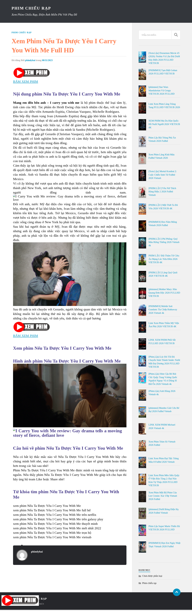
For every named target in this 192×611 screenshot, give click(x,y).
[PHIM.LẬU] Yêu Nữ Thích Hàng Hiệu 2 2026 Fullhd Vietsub (162, 191)
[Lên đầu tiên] (176, 592)
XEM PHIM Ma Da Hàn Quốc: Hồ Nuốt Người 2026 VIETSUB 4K (164, 124)
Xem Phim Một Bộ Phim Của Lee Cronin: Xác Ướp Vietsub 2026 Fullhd (162, 496)
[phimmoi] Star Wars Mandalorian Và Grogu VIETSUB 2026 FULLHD (161, 90)
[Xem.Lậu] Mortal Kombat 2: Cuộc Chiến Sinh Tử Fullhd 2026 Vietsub (162, 174)
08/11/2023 (47, 60)
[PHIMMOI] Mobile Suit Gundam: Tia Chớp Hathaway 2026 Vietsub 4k (162, 309)
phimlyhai (30, 60)
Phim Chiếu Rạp (31, 8)
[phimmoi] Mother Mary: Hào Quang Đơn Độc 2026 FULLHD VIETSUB (164, 292)
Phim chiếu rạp (22, 32)
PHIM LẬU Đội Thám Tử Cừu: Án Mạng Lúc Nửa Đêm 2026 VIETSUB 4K (163, 259)
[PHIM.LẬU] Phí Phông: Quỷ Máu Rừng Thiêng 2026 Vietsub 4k (163, 242)
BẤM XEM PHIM (25, 81)
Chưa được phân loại (152, 576)
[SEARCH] (175, 34)
